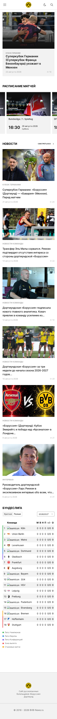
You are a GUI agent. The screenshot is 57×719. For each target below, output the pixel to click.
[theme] (45, 4)
